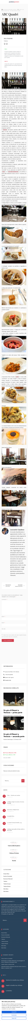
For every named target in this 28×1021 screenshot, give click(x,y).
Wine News (5, 888)
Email (3, 622)
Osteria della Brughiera (14, 845)
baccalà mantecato (13, 171)
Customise (14, 1015)
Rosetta (14, 860)
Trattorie (5, 881)
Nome (3, 616)
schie (17, 376)
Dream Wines (6, 873)
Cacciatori (10, 958)
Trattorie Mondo (7, 886)
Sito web (3, 628)
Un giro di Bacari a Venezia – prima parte (12, 711)
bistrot (5, 129)
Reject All (14, 1018)
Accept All (14, 1012)
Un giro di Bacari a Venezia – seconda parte (13, 735)
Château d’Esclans (14, 853)
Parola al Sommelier (7, 876)
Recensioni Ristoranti (8, 878)
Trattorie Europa (7, 883)
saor (3, 171)
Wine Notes (5, 891)
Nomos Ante (11, 964)
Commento (4, 599)
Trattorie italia (6, 10)
